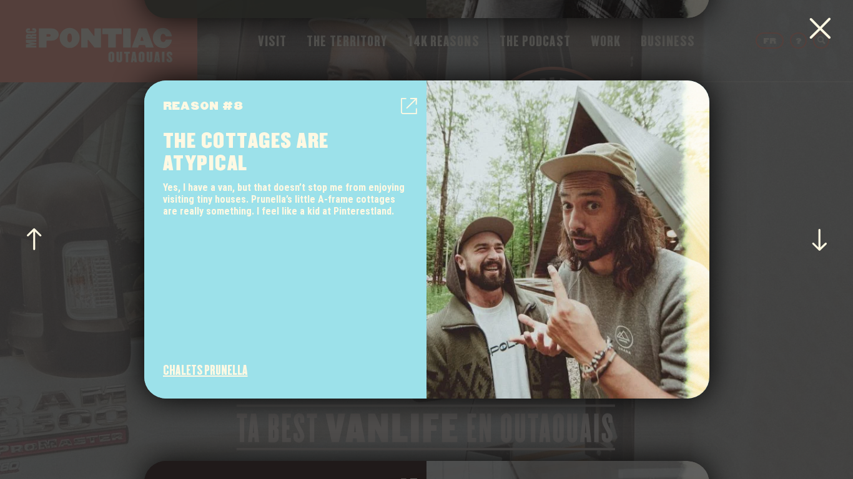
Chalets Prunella (205, 370)
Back (820, 28)
